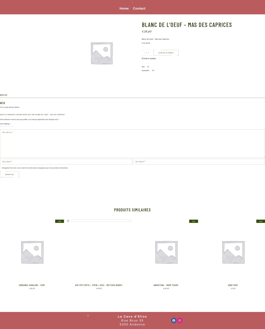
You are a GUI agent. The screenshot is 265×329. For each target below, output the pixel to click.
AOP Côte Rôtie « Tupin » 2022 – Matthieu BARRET (99, 285)
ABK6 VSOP (233, 285)
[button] (149, 58)
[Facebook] (173, 320)
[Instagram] (179, 320)
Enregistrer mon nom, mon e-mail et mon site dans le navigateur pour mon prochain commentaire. (35, 168)
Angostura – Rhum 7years (166, 285)
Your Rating (5, 124)
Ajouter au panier (165, 53)
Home (124, 8)
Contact (139, 8)
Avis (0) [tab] (3, 95)
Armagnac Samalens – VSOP (32, 285)
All (153, 70)
